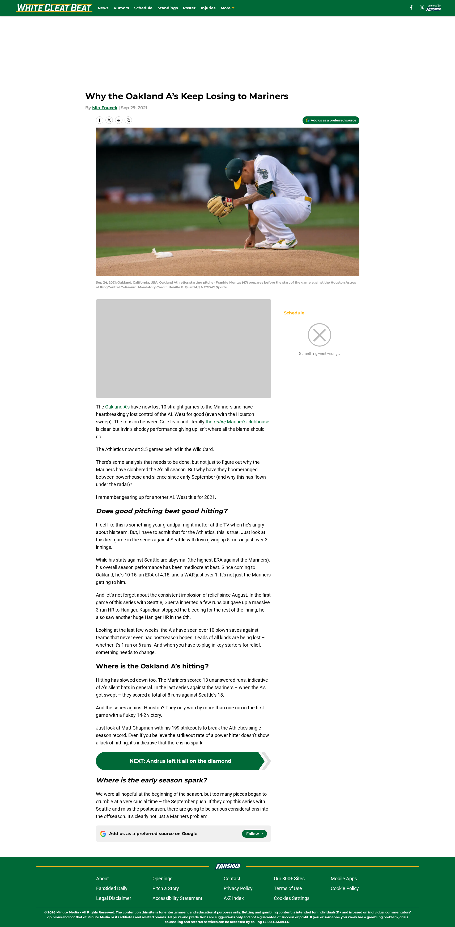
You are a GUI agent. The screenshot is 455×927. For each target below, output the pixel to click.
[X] (422, 7)
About (102, 878)
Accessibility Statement (177, 898)
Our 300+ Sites (289, 878)
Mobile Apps (344, 878)
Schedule (143, 8)
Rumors (121, 8)
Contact (232, 878)
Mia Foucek (104, 107)
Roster (189, 8)
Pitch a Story (165, 888)
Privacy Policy (238, 888)
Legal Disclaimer (113, 898)
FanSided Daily (111, 888)
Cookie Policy (345, 888)
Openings (162, 878)
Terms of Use (288, 888)
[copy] (128, 120)
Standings (168, 8)
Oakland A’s (117, 407)
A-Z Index (234, 898)
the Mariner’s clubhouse (237, 421)
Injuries (208, 8)
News (103, 8)
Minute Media (67, 912)
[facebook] (411, 7)
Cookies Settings (291, 898)
